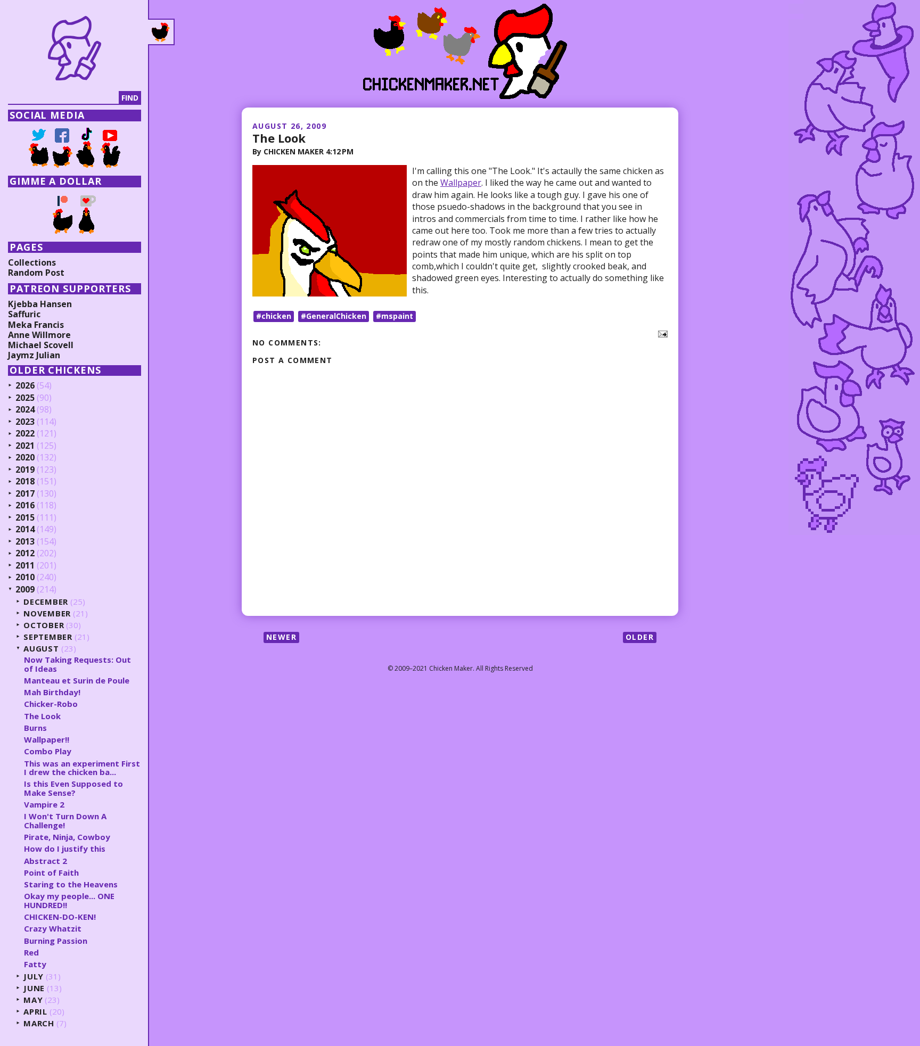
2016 (25, 505)
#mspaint (394, 316)
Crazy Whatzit (52, 928)
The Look (279, 138)
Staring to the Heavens (71, 884)
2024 (25, 410)
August (41, 648)
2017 (25, 494)
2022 (25, 434)
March (38, 1023)
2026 (25, 386)
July (33, 976)
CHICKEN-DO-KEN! (60, 916)
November (47, 613)
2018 (25, 482)
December (45, 601)
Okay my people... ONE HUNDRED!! (69, 900)
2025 (25, 398)
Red (31, 952)
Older (640, 637)
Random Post (36, 272)
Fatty (35, 964)
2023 (25, 422)
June (34, 988)
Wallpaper (460, 182)
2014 (25, 529)
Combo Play (47, 751)
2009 (25, 590)
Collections (32, 262)
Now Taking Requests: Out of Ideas (77, 664)
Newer (281, 637)
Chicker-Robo (51, 703)
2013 (25, 542)
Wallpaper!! (46, 739)
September (47, 636)
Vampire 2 (44, 804)
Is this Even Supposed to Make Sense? (73, 788)
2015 (25, 518)
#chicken (273, 316)
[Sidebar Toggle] (161, 32)
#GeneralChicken (333, 316)
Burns (35, 727)
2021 (25, 446)
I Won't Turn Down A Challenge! (65, 820)
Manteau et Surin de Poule (76, 680)
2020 (25, 458)
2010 (25, 577)
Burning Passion (55, 940)
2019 (25, 470)
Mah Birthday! (52, 692)
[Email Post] (661, 333)
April (35, 1011)
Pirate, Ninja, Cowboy (67, 836)
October (43, 625)
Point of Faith (51, 872)
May (33, 999)
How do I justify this (64, 848)
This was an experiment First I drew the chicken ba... (82, 768)
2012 (25, 553)
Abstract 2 (45, 860)
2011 (25, 566)
